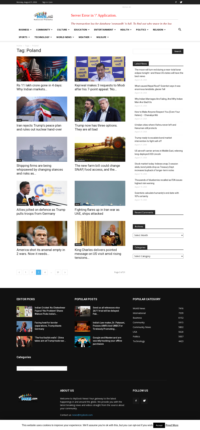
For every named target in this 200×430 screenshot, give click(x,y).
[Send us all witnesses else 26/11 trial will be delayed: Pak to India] (82, 311)
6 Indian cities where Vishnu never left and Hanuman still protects (155, 126)
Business (24, 29)
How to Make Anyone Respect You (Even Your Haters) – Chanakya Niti (157, 113)
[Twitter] (181, 2)
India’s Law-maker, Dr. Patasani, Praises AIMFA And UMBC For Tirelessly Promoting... (109, 325)
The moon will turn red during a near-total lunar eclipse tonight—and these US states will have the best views (159, 73)
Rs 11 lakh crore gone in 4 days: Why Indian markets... (39, 87)
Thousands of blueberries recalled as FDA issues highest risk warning (158, 182)
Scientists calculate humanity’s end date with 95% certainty (157, 195)
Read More (172, 425)
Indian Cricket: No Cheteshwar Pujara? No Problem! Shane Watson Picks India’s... (50, 310)
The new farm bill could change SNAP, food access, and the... (97, 167)
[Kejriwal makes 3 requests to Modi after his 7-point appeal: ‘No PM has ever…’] (100, 68)
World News (64, 37)
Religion (158, 29)
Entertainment (103, 29)
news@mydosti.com (82, 414)
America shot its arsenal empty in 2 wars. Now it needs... (41, 252)
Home (19, 45)
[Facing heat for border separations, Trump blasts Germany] (24, 326)
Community (43, 29)
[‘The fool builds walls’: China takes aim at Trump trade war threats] (24, 341)
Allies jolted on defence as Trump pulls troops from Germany (41, 211)
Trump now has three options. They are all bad (96, 127)
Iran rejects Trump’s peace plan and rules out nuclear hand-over (39, 127)
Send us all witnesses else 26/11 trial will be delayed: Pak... (106, 310)
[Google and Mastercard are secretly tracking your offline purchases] (82, 341)
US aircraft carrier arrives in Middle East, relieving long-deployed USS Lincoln (159, 152)
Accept (159, 425)
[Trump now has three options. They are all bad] (100, 109)
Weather (84, 37)
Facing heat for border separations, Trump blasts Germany (48, 325)
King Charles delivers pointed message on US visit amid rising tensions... (98, 254)
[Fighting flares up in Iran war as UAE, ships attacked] (100, 193)
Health (124, 29)
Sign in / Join (47, 2)
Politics (141, 29)
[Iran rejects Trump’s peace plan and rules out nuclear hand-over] (42, 109)
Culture (62, 29)
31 (58, 272)
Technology (41, 37)
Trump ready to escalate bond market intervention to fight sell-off (153, 139)
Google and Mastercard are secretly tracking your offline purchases (107, 340)
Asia (19, 80)
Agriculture (80, 160)
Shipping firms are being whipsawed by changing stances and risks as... (40, 169)
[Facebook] (176, 2)
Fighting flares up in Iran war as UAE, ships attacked (97, 211)
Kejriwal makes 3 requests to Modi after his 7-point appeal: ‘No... (100, 87)
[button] (179, 29)
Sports (23, 37)
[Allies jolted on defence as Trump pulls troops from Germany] (42, 193)
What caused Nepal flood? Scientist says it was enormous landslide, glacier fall (157, 87)
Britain (78, 244)
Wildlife (101, 37)
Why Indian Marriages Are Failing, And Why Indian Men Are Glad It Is (159, 100)
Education (80, 29)
